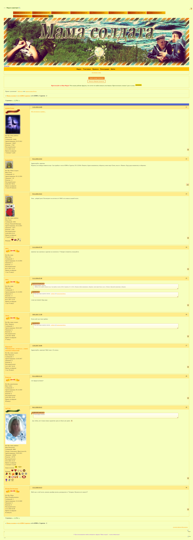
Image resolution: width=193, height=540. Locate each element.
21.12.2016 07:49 (37, 278)
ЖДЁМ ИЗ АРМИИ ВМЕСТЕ (40, 16)
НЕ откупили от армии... (38, 111)
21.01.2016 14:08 (37, 107)
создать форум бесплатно (180, 527)
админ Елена (9, 108)
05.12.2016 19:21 (37, 194)
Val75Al (7, 408)
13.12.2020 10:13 (37, 487)
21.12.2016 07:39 (37, 247)
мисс (7, 248)
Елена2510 (8, 160)
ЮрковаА (8, 346)
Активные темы (96, 72)
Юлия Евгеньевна (11, 488)
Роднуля (8, 377)
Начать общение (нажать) (96, 81)
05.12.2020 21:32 (37, 376)
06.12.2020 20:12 (37, 407)
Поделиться (31, 108)
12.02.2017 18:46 (37, 345)
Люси (7, 315)
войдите (53, 293)
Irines (7, 195)
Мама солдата (11, 96)
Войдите (20, 91)
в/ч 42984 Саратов (24, 96)
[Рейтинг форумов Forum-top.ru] (138, 85)
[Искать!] (191, 9)
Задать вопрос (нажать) (96, 78)
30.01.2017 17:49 (37, 314)
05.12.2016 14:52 (37, 159)
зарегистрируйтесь (31, 91)
